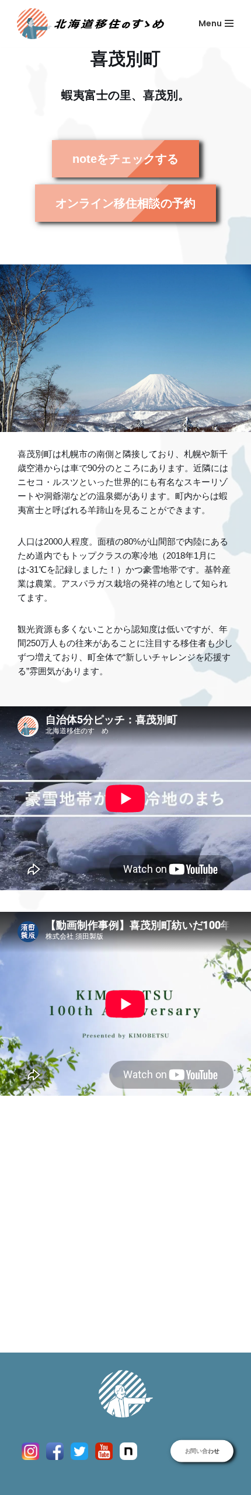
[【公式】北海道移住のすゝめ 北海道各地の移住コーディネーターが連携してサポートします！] (90, 23)
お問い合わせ (202, 1451)
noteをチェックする (125, 158)
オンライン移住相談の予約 (125, 203)
